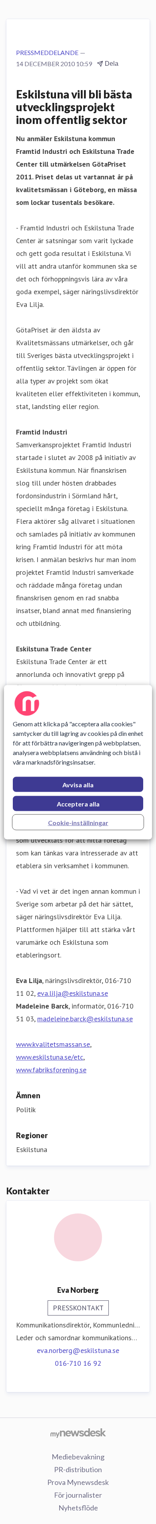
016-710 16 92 (78, 1363)
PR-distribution (78, 1469)
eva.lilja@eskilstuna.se (72, 993)
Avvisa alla (78, 784)
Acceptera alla (78, 803)
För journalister (78, 1495)
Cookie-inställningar (78, 822)
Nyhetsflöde (78, 1507)
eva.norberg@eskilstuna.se (78, 1350)
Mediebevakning (78, 1456)
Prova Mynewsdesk (78, 1482)
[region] (78, 762)
